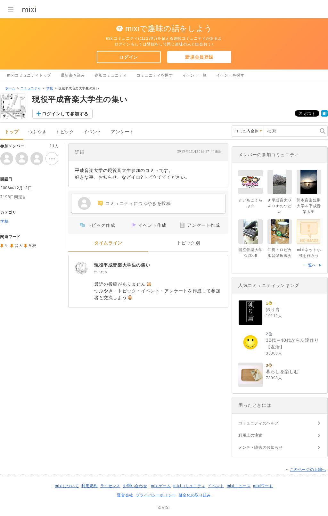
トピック (64, 131)
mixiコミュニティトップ (29, 75)
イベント (92, 131)
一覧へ (310, 265)
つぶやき (37, 131)
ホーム (10, 88)
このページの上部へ (308, 469)
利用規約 (89, 486)
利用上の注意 (250, 435)
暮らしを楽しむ (282, 371)
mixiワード (263, 486)
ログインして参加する (65, 113)
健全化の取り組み (195, 495)
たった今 (101, 272)
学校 (49, 88)
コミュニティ (30, 88)
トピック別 (188, 243)
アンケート (122, 131)
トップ (12, 131)
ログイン (128, 57)
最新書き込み (73, 75)
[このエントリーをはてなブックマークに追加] (324, 115)
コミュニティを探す (154, 75)
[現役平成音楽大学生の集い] (81, 268)
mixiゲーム (161, 486)
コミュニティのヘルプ (258, 423)
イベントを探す (230, 75)
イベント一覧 (195, 75)
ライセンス (110, 486)
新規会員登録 (199, 57)
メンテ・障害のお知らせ (260, 447)
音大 (19, 245)
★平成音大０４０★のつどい (279, 206)
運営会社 (125, 495)
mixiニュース (239, 486)
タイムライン (108, 243)
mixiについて (67, 486)
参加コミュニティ (110, 75)
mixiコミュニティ (189, 486)
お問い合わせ (135, 486)
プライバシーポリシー (156, 495)
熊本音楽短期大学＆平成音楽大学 (309, 206)
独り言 (273, 309)
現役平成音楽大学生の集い (122, 264)
